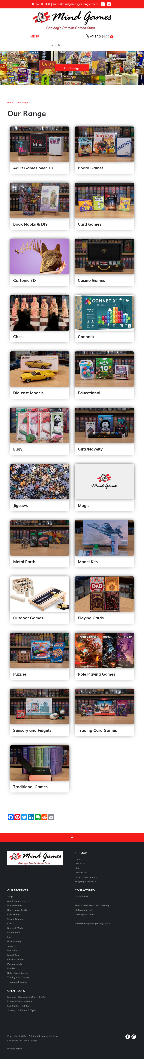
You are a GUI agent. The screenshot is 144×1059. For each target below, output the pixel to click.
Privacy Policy (14, 1048)
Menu (34, 36)
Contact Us (81, 872)
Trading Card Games (18, 977)
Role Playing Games (17, 972)
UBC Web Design (28, 1040)
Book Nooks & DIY (17, 910)
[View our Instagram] (109, 4)
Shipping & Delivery (85, 881)
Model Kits (13, 954)
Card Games (14, 914)
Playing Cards (14, 963)
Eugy (9, 937)
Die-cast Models (16, 928)
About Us (80, 863)
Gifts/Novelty (14, 941)
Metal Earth (13, 950)
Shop (77, 868)
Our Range (22, 102)
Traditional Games (17, 981)
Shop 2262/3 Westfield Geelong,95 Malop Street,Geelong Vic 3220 (92, 909)
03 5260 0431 (41, 4)
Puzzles (11, 968)
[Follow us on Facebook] (103, 4)
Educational (13, 932)
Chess (10, 923)
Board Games (14, 905)
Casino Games (15, 919)
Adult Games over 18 (18, 901)
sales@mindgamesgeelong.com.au (76, 4)
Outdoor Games (16, 959)
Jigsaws (11, 945)
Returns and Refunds (86, 877)
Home (10, 102)
